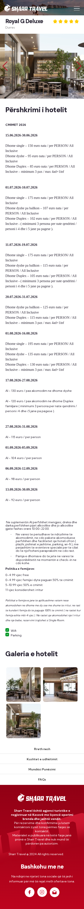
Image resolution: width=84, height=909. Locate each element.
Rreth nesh (42, 749)
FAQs (42, 779)
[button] (79, 66)
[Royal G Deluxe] (23, 684)
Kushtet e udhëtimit (42, 759)
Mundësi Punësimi (42, 769)
